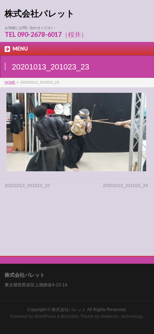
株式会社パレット (40, 13)
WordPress (45, 316)
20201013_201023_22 (27, 185)
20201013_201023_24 (125, 185)
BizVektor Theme (77, 316)
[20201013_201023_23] (76, 132)
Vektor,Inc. (110, 316)
